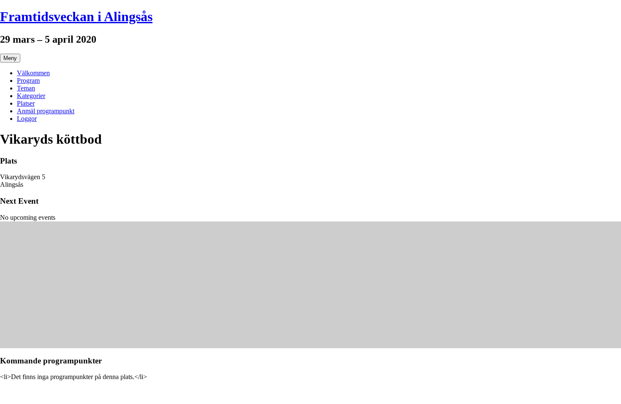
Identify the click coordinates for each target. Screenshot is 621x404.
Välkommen (33, 72)
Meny (10, 58)
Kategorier (31, 95)
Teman (26, 88)
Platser (26, 103)
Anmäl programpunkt (45, 111)
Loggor (27, 118)
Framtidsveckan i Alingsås (76, 16)
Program (28, 80)
